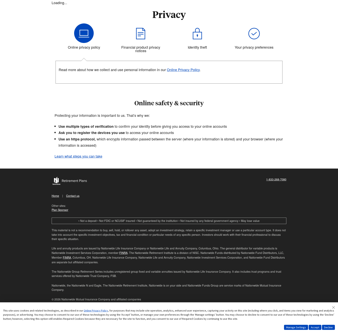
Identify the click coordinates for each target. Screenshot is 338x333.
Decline (328, 327)
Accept (315, 327)
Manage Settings (296, 327)
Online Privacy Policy (96, 310)
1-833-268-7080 (276, 179)
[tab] (84, 39)
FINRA (123, 253)
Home (55, 196)
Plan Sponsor (60, 210)
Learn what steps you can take (78, 156)
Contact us (72, 196)
